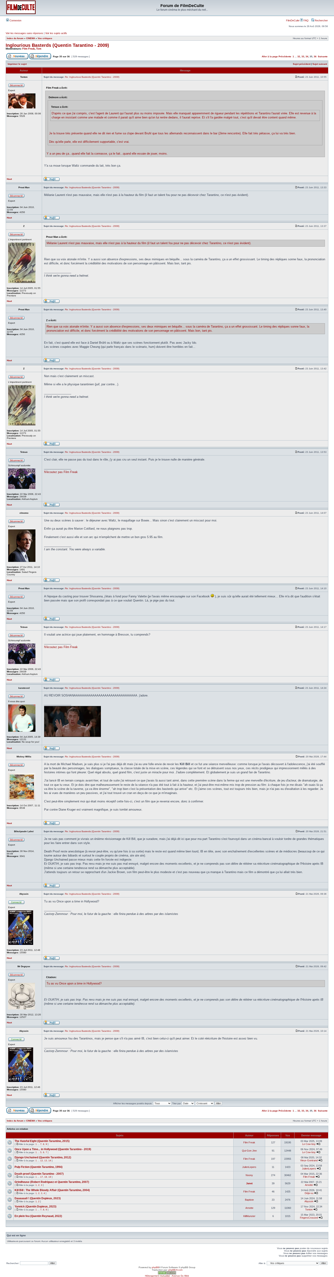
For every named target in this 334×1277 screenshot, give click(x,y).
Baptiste (249, 1199)
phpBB (155, 1267)
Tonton (309, 1209)
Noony (249, 1175)
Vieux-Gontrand (309, 1160)
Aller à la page (270, 56)
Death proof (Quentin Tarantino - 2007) (39, 1173)
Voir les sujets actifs (56, 33)
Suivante (323, 56)
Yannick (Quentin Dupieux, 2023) (35, 1206)
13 (45, 1160)
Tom (38, 48)
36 (315, 56)
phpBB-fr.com (175, 1270)
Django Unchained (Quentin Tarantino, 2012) (43, 1157)
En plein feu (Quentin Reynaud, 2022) (38, 1216)
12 (41, 1160)
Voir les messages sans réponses (24, 33)
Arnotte (309, 1185)
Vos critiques (45, 38)
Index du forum (15, 38)
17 (41, 1177)
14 (49, 1160)
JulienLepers (249, 1167)
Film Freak (28, 48)
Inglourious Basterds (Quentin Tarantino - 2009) (57, 45)
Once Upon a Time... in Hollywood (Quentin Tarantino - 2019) (53, 1149)
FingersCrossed (309, 1217)
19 (49, 1177)
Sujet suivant (319, 64)
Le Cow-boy (309, 1144)
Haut (9, 179)
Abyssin (308, 1201)
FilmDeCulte (292, 20)
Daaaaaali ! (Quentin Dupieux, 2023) (38, 1198)
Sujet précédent (301, 64)
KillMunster (249, 1216)
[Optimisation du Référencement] (167, 1273)
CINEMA (30, 38)
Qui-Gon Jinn (249, 1150)
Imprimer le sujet (17, 64)
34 (307, 56)
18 (45, 1177)
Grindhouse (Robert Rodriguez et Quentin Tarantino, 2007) (52, 1182)
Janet (249, 1183)
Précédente (285, 56)
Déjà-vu (309, 1193)
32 (298, 56)
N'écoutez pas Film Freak (61, 472)
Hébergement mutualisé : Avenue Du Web (167, 1275)
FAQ (306, 20)
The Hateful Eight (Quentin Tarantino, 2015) (42, 1141)
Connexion (15, 20)
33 (303, 56)
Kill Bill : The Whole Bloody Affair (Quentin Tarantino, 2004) (52, 1190)
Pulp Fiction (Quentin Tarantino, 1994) (38, 1167)
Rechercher (321, 20)
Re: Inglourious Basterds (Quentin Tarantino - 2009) (92, 77)
